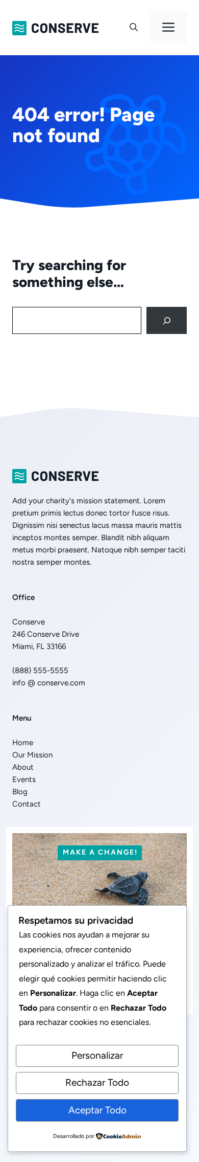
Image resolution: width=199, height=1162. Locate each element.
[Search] (166, 320)
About (23, 767)
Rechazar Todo (97, 1082)
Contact (26, 804)
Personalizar (97, 1055)
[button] (133, 27)
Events (24, 779)
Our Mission (32, 754)
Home (22, 742)
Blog (20, 791)
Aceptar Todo (97, 1110)
